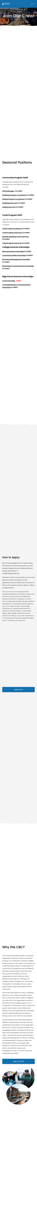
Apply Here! (18, 690)
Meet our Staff (18, 1061)
